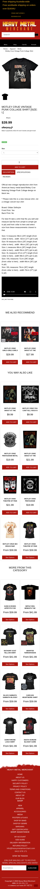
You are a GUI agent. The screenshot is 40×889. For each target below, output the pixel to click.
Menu (5, 44)
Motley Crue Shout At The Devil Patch (10, 410)
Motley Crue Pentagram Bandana (30, 501)
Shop (15, 44)
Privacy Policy (20, 786)
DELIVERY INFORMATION (20, 843)
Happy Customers (20, 780)
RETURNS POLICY (20, 846)
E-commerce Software (16, 885)
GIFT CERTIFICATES (20, 829)
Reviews (6, 177)
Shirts (19, 49)
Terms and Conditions (20, 789)
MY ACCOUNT (20, 837)
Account (33, 44)
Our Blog (20, 798)
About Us (20, 777)
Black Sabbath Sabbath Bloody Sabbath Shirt (10, 697)
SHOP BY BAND (20, 820)
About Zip (20, 795)
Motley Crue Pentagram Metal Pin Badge (10, 456)
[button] (36, 885)
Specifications (23, 172)
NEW (20, 805)
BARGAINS (20, 826)
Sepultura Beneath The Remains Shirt (30, 608)
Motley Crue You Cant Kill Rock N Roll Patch (30, 410)
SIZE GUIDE (20, 840)
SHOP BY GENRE (20, 823)
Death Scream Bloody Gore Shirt (30, 742)
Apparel (12, 49)
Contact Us (20, 792)
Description (8, 172)
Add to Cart (20, 167)
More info (16, 127)
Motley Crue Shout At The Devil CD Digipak (30, 350)
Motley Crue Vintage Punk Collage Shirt (19, 51)
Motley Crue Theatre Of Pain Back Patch (10, 501)
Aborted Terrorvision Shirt (30, 653)
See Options (10, 557)
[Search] (36, 34)
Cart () (24, 44)
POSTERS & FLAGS (20, 818)
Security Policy (20, 783)
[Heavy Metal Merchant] (20, 25)
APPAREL (20, 808)
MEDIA (20, 814)
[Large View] (5, 96)
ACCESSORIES (20, 811)
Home (5, 49)
